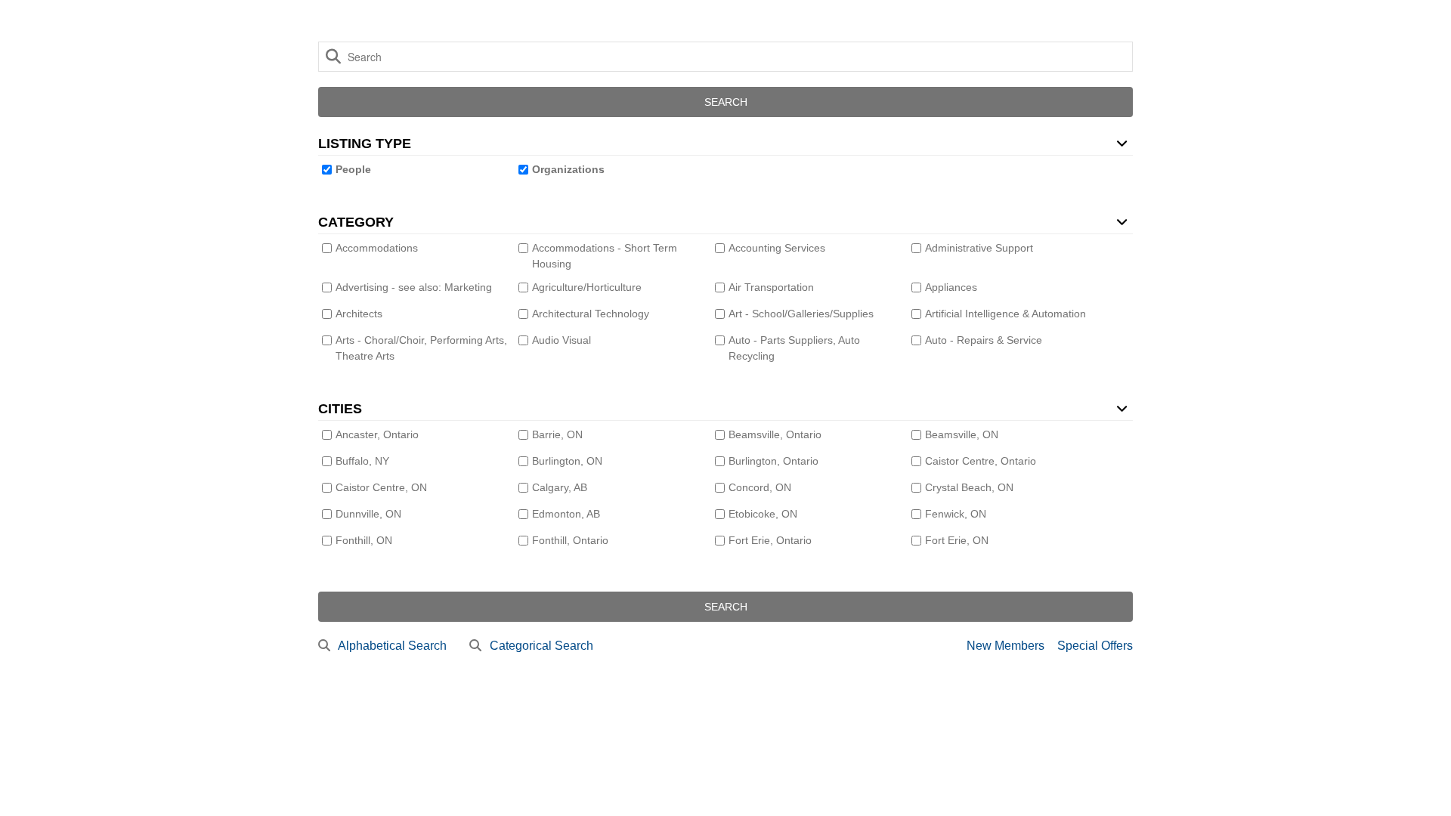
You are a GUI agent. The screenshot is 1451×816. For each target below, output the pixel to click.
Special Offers (1095, 645)
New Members (1005, 645)
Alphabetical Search (392, 645)
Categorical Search (541, 645)
